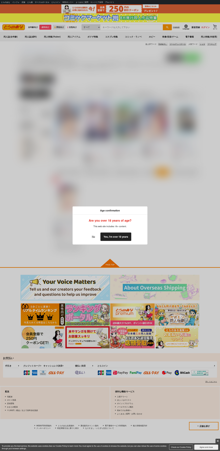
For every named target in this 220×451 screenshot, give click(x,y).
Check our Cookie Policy (181, 447)
